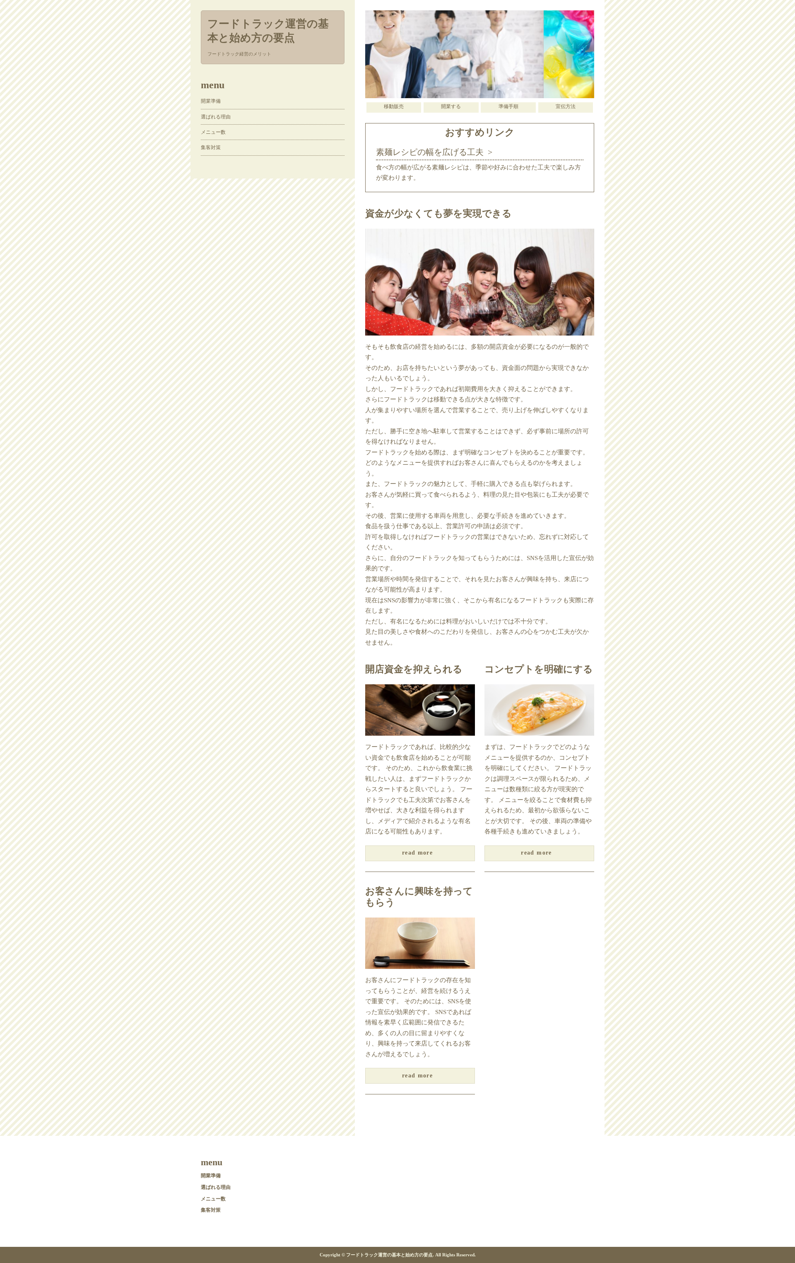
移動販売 (394, 106)
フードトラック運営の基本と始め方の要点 (268, 31)
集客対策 (211, 147)
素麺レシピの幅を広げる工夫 (430, 152)
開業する (451, 106)
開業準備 (211, 101)
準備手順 (508, 106)
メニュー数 (213, 132)
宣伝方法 (566, 106)
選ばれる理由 (216, 117)
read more (417, 853)
